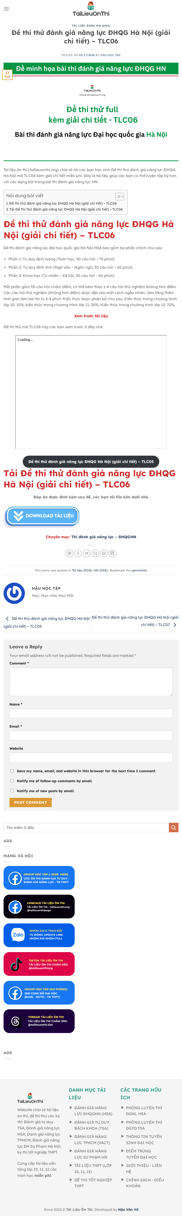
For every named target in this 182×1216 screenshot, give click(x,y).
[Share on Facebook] (78, 553)
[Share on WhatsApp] (69, 553)
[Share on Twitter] (87, 553)
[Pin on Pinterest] (104, 553)
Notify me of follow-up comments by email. (54, 781)
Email (15, 726)
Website (16, 748)
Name (15, 704)
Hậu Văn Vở (128, 1209)
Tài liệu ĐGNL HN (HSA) (91, 25)
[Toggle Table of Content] (117, 196)
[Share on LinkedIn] (112, 553)
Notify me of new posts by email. (45, 791)
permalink (139, 570)
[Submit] (173, 827)
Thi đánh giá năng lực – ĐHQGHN (103, 536)
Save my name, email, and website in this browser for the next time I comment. (86, 771)
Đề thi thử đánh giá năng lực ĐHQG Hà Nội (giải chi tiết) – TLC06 (63, 203)
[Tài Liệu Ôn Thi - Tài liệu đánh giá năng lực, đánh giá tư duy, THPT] (91, 8)
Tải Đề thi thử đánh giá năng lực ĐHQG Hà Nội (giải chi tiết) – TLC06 (66, 209)
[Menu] (6, 8)
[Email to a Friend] (95, 553)
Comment (19, 663)
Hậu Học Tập (110, 55)
